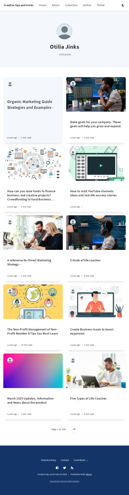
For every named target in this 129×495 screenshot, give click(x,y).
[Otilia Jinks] (10, 84)
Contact (65, 460)
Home (42, 5)
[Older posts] (74, 429)
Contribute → (81, 460)
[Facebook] (57, 468)
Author (87, 5)
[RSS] (72, 468)
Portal (101, 5)
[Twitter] (64, 468)
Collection (71, 5)
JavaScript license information (64, 481)
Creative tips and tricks (19, 5)
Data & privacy (48, 460)
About (55, 5)
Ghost (89, 474)
